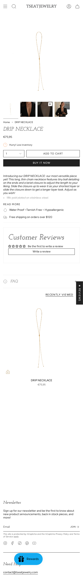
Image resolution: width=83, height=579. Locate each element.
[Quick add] (7, 371)
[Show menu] (5, 6)
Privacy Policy (62, 534)
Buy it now (41, 162)
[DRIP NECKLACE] (41, 338)
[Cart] (77, 6)
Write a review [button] (42, 251)
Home (6, 122)
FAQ (14, 281)
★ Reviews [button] (79, 292)
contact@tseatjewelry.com (20, 572)
